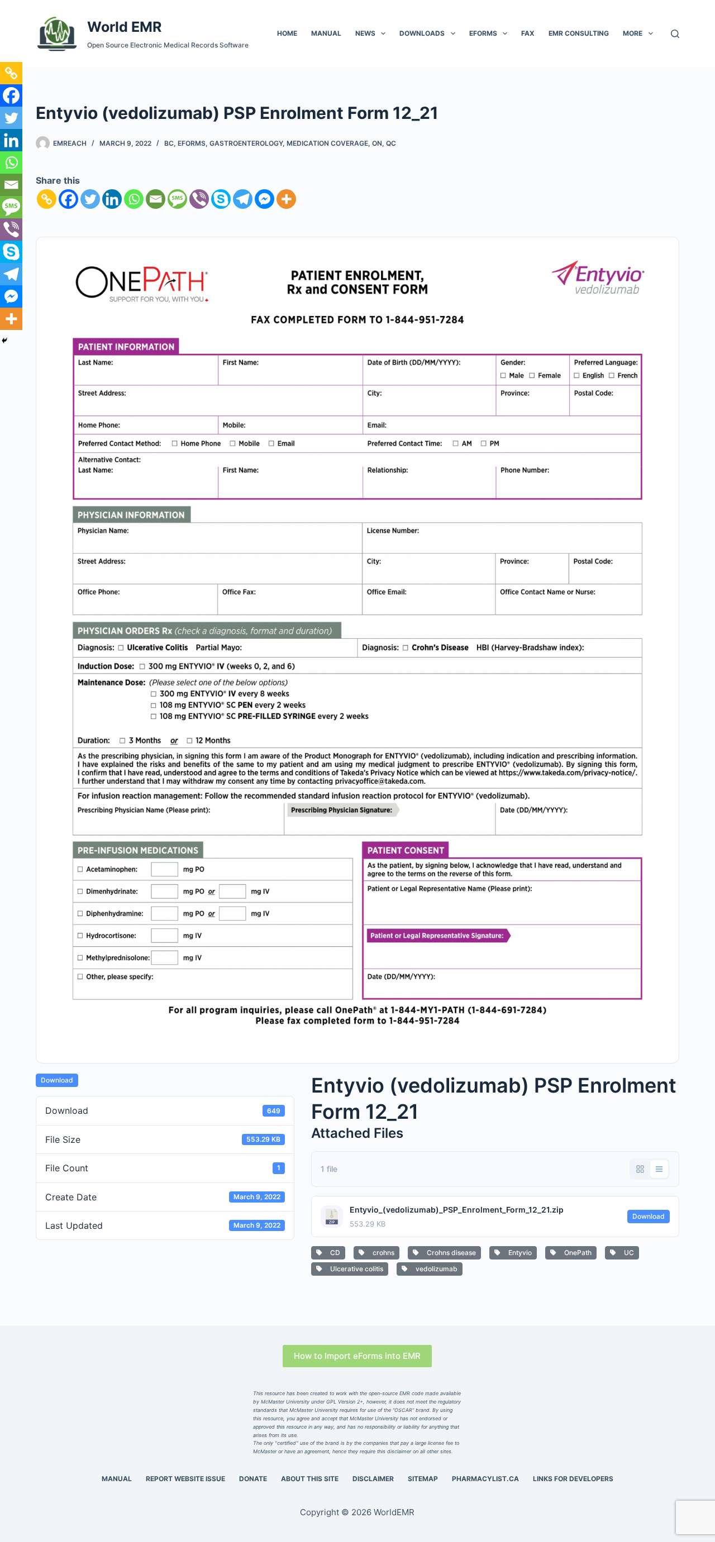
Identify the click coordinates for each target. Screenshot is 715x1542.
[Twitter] (90, 199)
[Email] (155, 199)
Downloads (422, 33)
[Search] (675, 34)
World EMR (124, 26)
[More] (286, 199)
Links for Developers (573, 1478)
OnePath (576, 1252)
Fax (528, 33)
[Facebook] (68, 199)
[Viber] (199, 199)
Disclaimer (373, 1478)
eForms (483, 33)
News (365, 33)
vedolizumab (434, 1269)
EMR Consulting (579, 33)
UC (627, 1252)
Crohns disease (449, 1252)
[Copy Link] (46, 199)
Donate (253, 1478)
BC (169, 143)
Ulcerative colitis (355, 1269)
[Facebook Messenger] (264, 199)
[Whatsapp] (134, 199)
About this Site (310, 1478)
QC (391, 143)
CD (333, 1252)
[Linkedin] (112, 199)
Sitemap (423, 1478)
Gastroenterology (246, 143)
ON (377, 143)
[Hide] (4, 340)
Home (287, 33)
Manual (326, 33)
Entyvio (518, 1252)
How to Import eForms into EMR (357, 1356)
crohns (381, 1252)
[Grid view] (640, 1169)
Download (57, 1080)
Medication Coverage (327, 143)
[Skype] (221, 199)
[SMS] (177, 199)
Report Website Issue (185, 1478)
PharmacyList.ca (485, 1478)
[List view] (659, 1169)
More (632, 33)
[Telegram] (242, 199)
